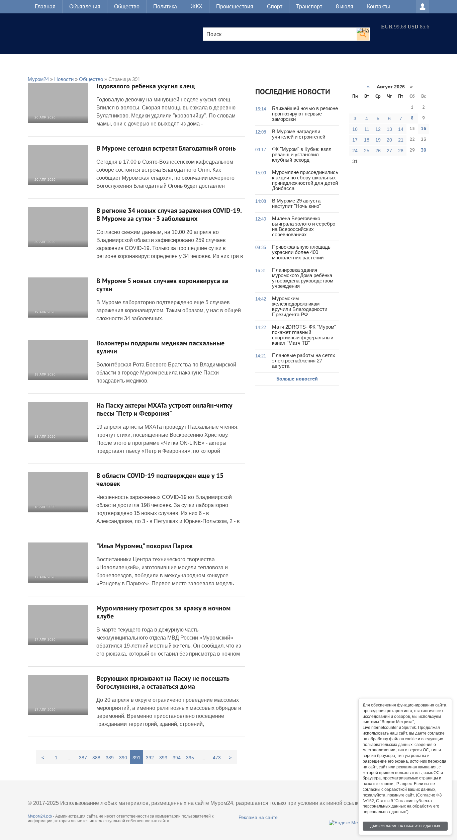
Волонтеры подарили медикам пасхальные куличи (160, 347)
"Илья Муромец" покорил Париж (144, 546)
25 (366, 150)
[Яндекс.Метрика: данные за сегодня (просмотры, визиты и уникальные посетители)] (349, 822)
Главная (45, 6)
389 (110, 757)
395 (190, 757)
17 (355, 140)
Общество (127, 6)
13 (389, 129)
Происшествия (234, 6)
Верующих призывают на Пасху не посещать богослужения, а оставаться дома (162, 683)
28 (400, 150)
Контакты (378, 6)
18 (366, 140)
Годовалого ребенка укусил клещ (145, 86)
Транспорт (309, 6)
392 (150, 757)
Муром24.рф (40, 816)
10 (355, 129)
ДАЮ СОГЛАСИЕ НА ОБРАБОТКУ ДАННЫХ (405, 826)
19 (378, 140)
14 (400, 129)
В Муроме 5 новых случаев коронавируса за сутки (162, 285)
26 (378, 150)
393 (163, 757)
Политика (165, 6)
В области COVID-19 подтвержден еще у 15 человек (159, 480)
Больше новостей (297, 379)
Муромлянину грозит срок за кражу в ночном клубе (163, 612)
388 (96, 757)
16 (423, 129)
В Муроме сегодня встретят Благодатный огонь (166, 149)
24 (355, 150)
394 (177, 757)
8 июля (344, 6)
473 (217, 757)
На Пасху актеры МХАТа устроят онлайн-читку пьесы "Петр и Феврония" (164, 410)
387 (83, 757)
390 (123, 757)
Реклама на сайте (258, 817)
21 (400, 140)
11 (366, 129)
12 (378, 129)
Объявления (84, 6)
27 (389, 150)
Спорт (274, 6)
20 (389, 140)
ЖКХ (196, 6)
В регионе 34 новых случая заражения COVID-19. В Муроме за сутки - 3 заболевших (169, 215)
